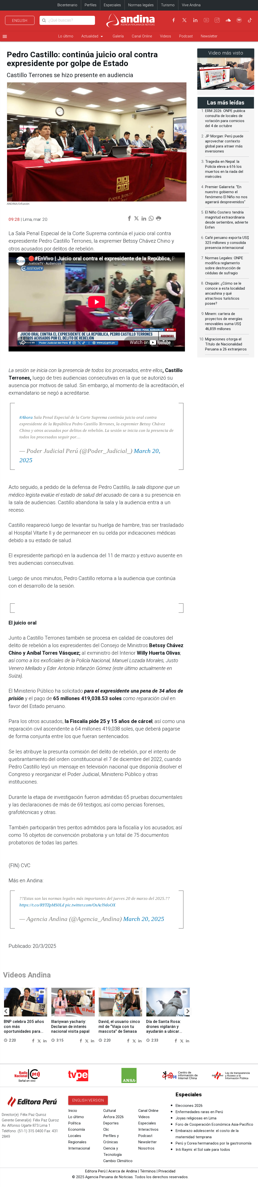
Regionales (77, 1142)
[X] (184, 20)
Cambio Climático (118, 1161)
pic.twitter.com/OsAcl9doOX (90, 904)
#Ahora (26, 417)
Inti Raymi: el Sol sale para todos (203, 1150)
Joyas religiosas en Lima (196, 1118)
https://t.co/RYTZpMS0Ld (41, 904)
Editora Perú (95, 1171)
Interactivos (148, 1129)
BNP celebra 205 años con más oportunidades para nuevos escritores (24, 1028)
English (19, 21)
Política (74, 1123)
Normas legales (141, 5)
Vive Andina (191, 5)
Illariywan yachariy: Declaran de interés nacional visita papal (70, 1026)
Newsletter (209, 36)
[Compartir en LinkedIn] (45, 1040)
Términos (148, 1171)
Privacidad (166, 1171)
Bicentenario (67, 5)
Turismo (168, 5)
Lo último (65, 36)
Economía (76, 1129)
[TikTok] (250, 20)
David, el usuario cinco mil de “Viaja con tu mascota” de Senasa (119, 1026)
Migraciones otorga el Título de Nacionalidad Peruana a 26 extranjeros (226, 344)
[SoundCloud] (228, 20)
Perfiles (90, 5)
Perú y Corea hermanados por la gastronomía (213, 1143)
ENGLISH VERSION (88, 1100)
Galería (118, 36)
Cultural (109, 1111)
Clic (106, 1129)
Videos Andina (27, 975)
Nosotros (146, 1148)
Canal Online (142, 36)
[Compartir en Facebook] (34, 1040)
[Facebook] (174, 20)
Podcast (186, 36)
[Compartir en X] (40, 1040)
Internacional (79, 1148)
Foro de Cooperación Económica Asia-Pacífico (214, 1124)
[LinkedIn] (195, 20)
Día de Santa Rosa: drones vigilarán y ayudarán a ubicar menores (163, 1028)
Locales (74, 1136)
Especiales (112, 5)
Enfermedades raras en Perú (199, 1112)
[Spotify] (239, 20)
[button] (5, 1011)
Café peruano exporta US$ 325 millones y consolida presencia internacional (227, 243)
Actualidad (93, 36)
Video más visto (225, 53)
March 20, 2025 (143, 918)
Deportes (111, 1123)
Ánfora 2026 (113, 1117)
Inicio (72, 1111)
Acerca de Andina (122, 1171)
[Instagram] (217, 20)
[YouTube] (206, 20)
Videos (165, 36)
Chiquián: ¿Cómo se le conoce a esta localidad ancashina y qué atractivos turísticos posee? (225, 293)
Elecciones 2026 (189, 1106)
